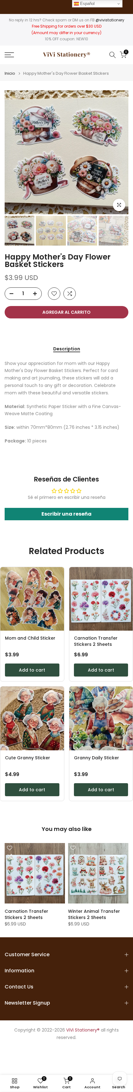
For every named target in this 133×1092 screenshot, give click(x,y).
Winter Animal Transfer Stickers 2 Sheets (94, 914)
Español (87, 3)
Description (66, 349)
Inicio (10, 73)
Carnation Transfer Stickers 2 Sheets (96, 641)
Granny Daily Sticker (96, 758)
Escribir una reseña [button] (66, 513)
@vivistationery (110, 20)
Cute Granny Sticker (27, 758)
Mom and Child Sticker (30, 638)
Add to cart (32, 670)
